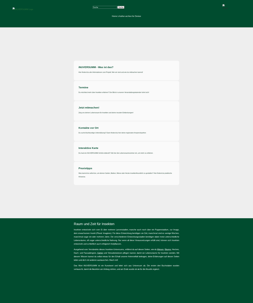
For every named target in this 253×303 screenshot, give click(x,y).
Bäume (168, 249)
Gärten (100, 253)
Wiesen (160, 249)
